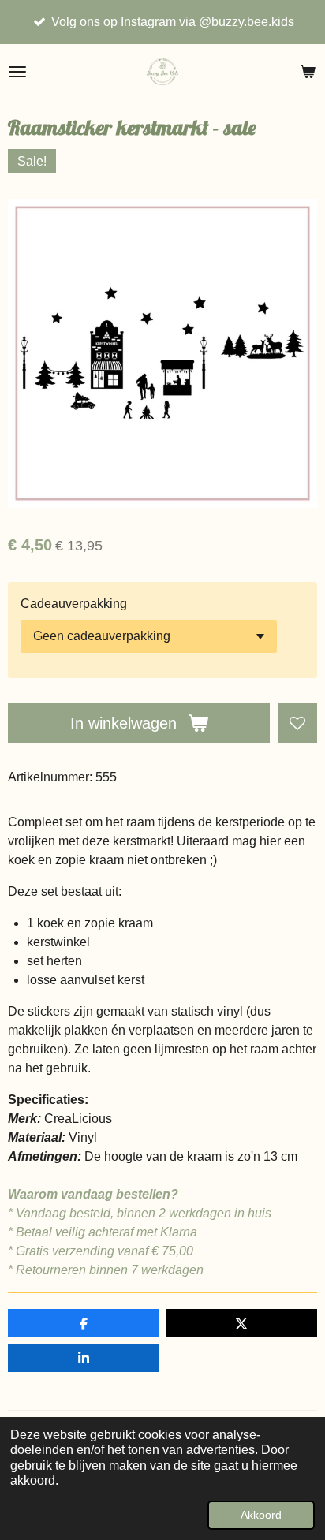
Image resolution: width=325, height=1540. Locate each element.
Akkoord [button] (261, 1514)
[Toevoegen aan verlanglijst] (297, 723)
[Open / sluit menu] (17, 71)
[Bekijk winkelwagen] (307, 71)
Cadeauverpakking (74, 603)
